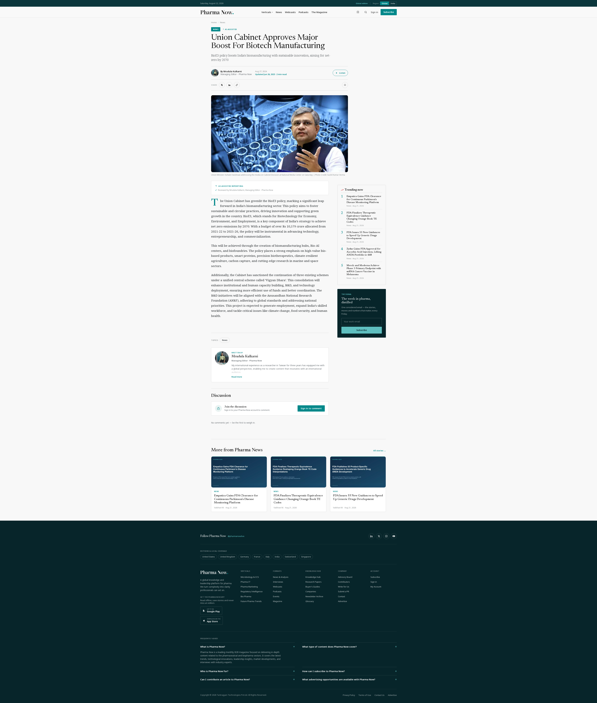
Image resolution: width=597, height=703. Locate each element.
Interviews (278, 581)
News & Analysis (280, 577)
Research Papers (313, 581)
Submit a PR (343, 591)
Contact (341, 596)
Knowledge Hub (313, 577)
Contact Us (379, 695)
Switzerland (290, 556)
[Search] (365, 12)
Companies (310, 591)
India (393, 3)
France (257, 556)
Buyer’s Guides (312, 586)
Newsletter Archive (314, 596)
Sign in (374, 12)
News (279, 12)
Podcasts (303, 12)
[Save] (345, 85)
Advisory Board (345, 577)
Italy (267, 556)
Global (384, 3)
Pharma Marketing (249, 586)
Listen (342, 72)
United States (208, 556)
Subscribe (388, 12)
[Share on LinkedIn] (229, 85)
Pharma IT (245, 581)
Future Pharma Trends (251, 601)
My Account (375, 586)
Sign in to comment (311, 408)
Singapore (306, 556)
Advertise (342, 601)
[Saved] (358, 12)
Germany (244, 556)
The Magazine (319, 12)
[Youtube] (394, 536)
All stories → (379, 450)
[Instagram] (386, 536)
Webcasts (290, 12)
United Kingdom (227, 556)
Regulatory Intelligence (252, 591)
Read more (236, 377)
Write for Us (343, 586)
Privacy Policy (349, 695)
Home (214, 22)
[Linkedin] (371, 536)
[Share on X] (222, 85)
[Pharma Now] (217, 12)
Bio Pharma (246, 596)
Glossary (309, 601)
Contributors (344, 581)
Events (276, 596)
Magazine (277, 601)
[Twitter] (379, 536)
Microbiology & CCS (250, 577)
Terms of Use (364, 695)
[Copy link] (237, 85)
